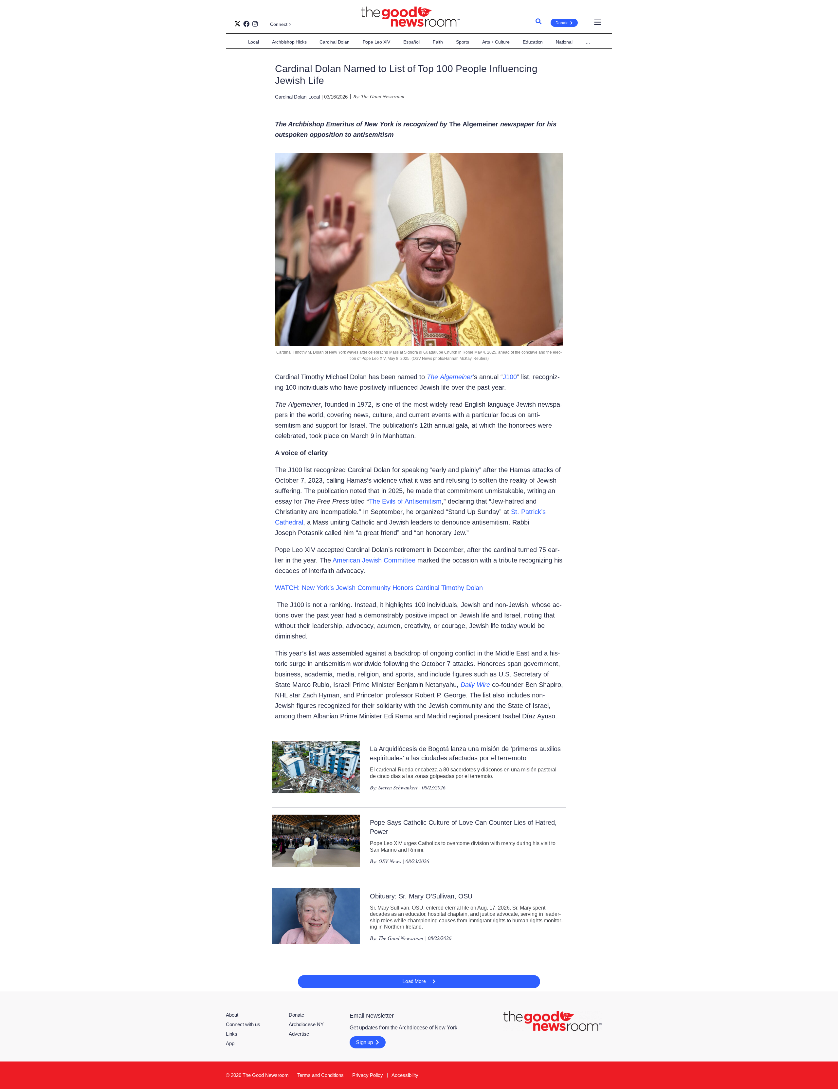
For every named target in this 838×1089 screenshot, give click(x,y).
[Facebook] (246, 24)
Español (411, 42)
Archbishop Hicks (289, 42)
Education (533, 42)
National (564, 42)
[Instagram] (255, 24)
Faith (438, 42)
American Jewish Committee (373, 560)
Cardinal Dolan (334, 42)
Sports (462, 42)
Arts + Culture (496, 42)
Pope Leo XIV (377, 42)
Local (253, 42)
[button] (419, 981)
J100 (510, 376)
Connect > (280, 24)
